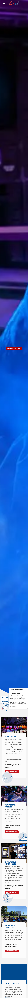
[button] (4, 3)
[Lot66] (14, 3)
